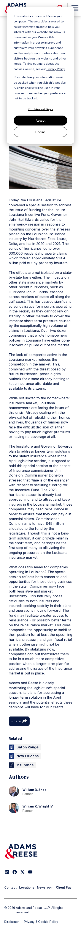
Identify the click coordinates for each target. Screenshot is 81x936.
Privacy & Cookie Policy (41, 921)
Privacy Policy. (55, 69)
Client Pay (63, 887)
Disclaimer (11, 921)
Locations (26, 887)
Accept (41, 120)
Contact (10, 887)
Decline (40, 132)
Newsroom (45, 887)
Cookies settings (40, 109)
